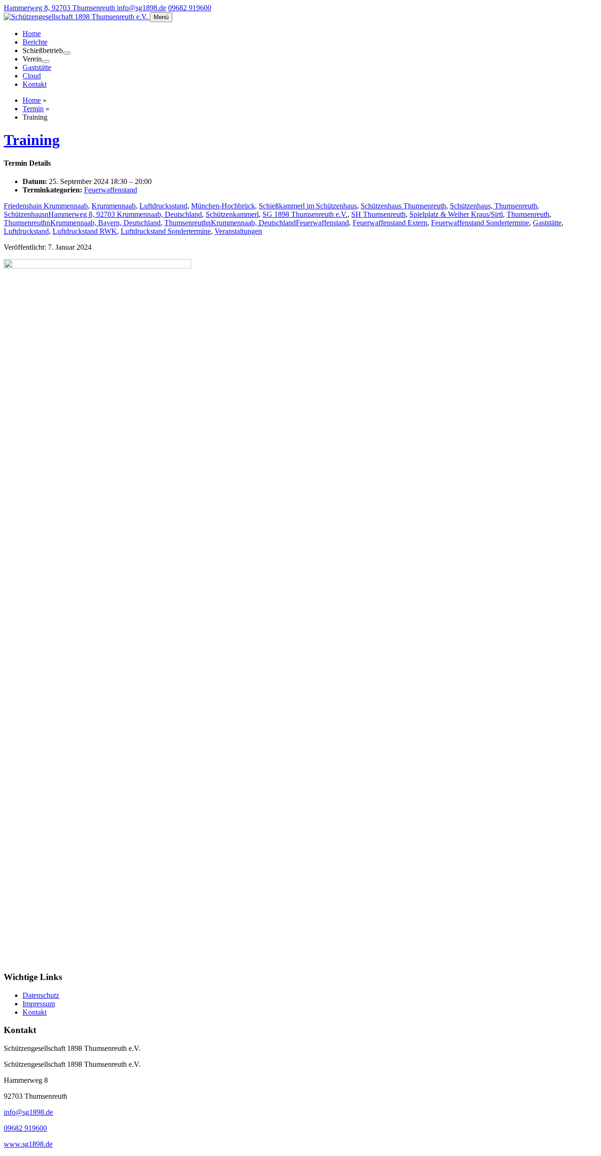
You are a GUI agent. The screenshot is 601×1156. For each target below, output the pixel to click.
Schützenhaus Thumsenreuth (403, 206)
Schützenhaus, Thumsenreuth (493, 206)
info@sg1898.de (141, 8)
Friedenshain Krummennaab (46, 206)
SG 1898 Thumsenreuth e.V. (304, 214)
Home (32, 34)
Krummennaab (114, 206)
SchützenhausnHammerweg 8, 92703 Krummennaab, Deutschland (103, 214)
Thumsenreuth (528, 214)
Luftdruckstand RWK (85, 231)
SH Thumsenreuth (378, 214)
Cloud (32, 76)
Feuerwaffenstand (110, 190)
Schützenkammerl (232, 214)
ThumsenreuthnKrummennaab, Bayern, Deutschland (82, 223)
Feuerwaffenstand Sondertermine (480, 223)
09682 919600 (189, 8)
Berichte (35, 42)
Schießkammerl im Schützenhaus (308, 206)
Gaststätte (37, 67)
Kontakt (34, 84)
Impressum (39, 1004)
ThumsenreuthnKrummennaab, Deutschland (230, 223)
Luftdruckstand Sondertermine (166, 231)
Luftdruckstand (26, 231)
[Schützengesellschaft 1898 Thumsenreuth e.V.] (77, 17)
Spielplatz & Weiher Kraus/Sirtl (456, 214)
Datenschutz (41, 995)
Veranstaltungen (238, 231)
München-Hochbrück (223, 206)
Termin (33, 109)
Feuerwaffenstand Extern (390, 223)
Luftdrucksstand (163, 206)
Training (32, 139)
